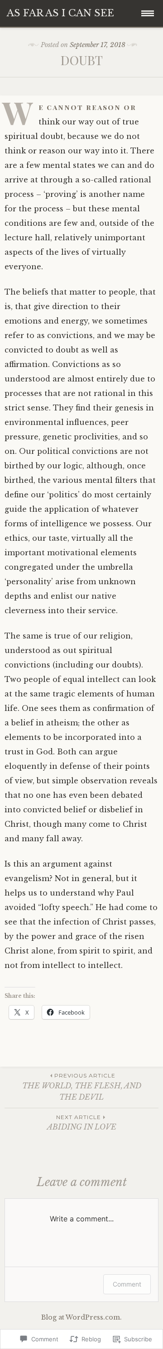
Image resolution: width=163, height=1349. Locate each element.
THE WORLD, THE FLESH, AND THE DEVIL (81, 1086)
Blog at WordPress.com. (81, 1317)
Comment (127, 1284)
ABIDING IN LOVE (81, 1122)
